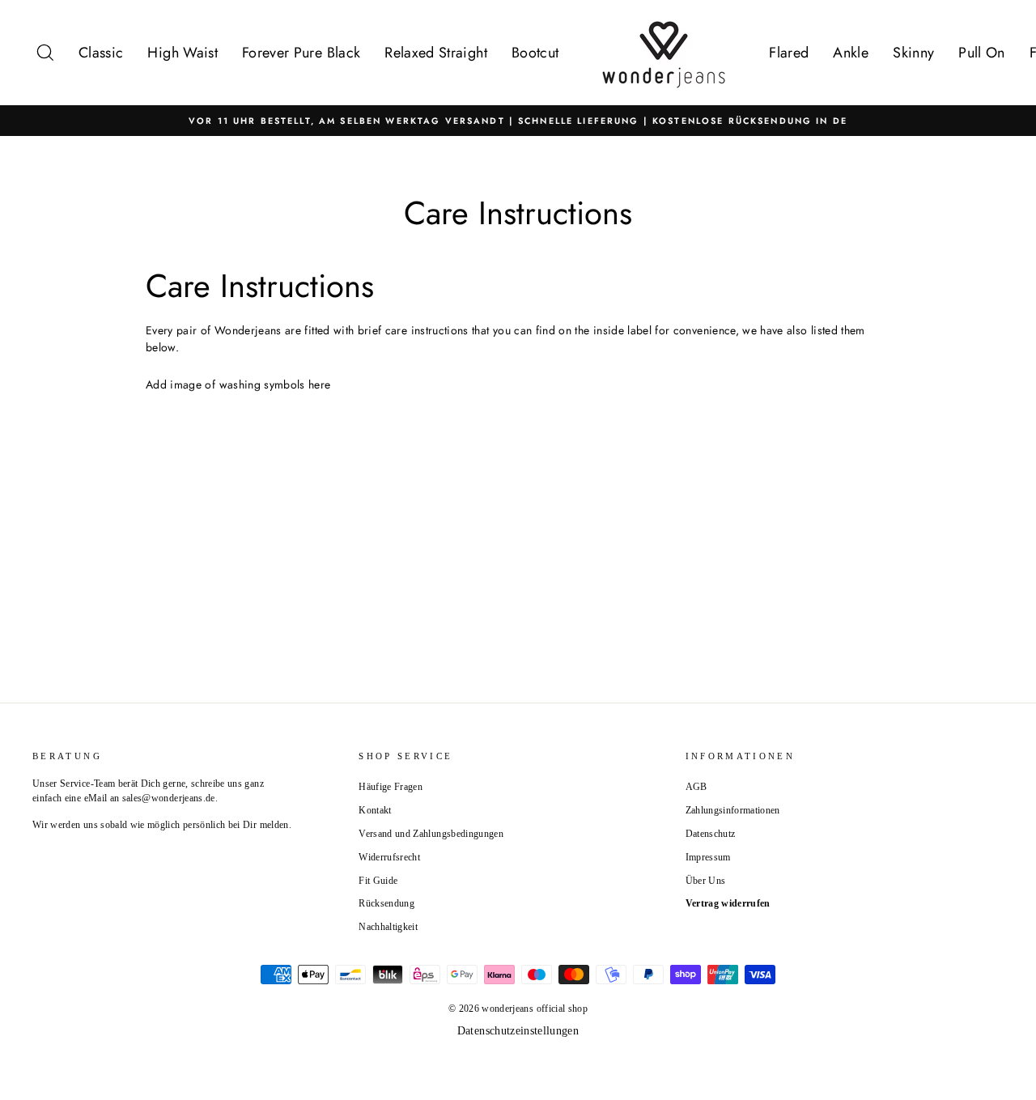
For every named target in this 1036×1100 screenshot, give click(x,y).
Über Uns (706, 880)
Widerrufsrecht (389, 857)
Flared (789, 52)
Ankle (850, 52)
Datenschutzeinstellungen (518, 1031)
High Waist (182, 52)
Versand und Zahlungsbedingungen (431, 833)
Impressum (708, 857)
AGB (696, 786)
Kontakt (375, 810)
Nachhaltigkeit (388, 926)
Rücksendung (386, 903)
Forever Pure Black (301, 52)
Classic (101, 52)
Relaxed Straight (435, 52)
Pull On (981, 52)
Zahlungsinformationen (733, 810)
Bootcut (535, 52)
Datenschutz (711, 833)
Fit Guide (378, 880)
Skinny (913, 52)
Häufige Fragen (390, 786)
